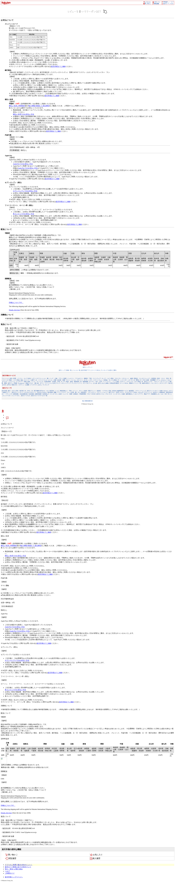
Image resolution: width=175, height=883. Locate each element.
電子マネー (112, 392)
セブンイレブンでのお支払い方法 (25, 191)
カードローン (92, 392)
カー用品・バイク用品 (13, 380)
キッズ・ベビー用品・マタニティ (111, 378)
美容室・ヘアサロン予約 (104, 391)
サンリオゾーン (87, 383)
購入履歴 (96, 858)
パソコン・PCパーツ (77, 380)
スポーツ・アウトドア (126, 381)
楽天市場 (4, 391)
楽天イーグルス (25, 395)
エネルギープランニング (145, 392)
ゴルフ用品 (137, 381)
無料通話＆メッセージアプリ (134, 394)
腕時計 (86, 378)
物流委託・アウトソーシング (137, 391)
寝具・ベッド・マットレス (35, 381)
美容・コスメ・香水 (163, 378)
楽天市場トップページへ (14, 877)
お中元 (9, 385)
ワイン (68, 380)
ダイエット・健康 (127, 378)
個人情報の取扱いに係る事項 (38, 106)
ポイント (157, 381)
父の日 (4, 385)
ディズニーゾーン (77, 383)
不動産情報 (82, 394)
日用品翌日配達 (114, 383)
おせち (40, 385)
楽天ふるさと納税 (103, 383)
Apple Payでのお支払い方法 (23, 164)
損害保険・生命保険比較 (20, 394)
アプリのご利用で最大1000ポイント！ (18, 865)
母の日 (170, 383)
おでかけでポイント (30, 392)
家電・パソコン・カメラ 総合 (22, 378)
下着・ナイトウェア (95, 378)
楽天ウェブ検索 (12, 383)
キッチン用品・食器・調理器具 (70, 381)
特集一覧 (68, 370)
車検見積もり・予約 (66, 391)
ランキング (104, 370)
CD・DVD (142, 380)
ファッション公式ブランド (53, 383)
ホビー (169, 380)
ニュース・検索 (67, 394)
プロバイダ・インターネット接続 (115, 394)
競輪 (55, 392)
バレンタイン (155, 383)
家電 (137, 380)
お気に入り (97, 855)
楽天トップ (62, 370)
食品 (22, 380)
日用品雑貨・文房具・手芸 (52, 381)
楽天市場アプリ (85, 370)
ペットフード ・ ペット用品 (111, 381)
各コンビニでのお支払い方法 (23, 214)
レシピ (57, 391)
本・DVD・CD (29, 391)
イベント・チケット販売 (80, 391)
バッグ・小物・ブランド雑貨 (57, 378)
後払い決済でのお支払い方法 (23, 114)
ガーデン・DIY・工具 (95, 381)
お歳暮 (27, 385)
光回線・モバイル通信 (110, 380)
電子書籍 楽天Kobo (39, 391)
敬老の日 (14, 385)
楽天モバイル (100, 394)
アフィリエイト (61, 392)
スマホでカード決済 (131, 392)
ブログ (89, 394)
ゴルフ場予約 (50, 391)
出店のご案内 (112, 370)
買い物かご (13, 855)
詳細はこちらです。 (16, 302)
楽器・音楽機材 (151, 380)
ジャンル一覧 (76, 370)
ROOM (94, 394)
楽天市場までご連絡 (58, 66)
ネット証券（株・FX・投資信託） (77, 392)
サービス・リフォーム (8, 381)
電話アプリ (147, 394)
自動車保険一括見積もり (42, 394)
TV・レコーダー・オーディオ (126, 380)
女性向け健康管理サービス (120, 391)
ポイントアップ (66, 383)
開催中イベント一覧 (135, 383)
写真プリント (92, 391)
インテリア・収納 (21, 381)
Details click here (14, 310)
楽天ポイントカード (18, 392)
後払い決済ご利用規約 (17, 106)
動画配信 (154, 394)
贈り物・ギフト (39, 383)
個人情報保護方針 (87, 401)
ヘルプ (7, 871)
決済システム (120, 392)
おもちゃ (164, 380)
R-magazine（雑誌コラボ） (26, 383)
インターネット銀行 (56, 394)
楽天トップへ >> (87, 367)
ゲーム (158, 380)
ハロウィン (21, 385)
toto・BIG (164, 394)
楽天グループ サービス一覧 (39, 395)
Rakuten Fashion (42, 392)
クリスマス (33, 385)
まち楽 (95, 383)
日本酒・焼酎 (61, 380)
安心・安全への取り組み (14, 869)
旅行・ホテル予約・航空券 (16, 391)
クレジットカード (102, 392)
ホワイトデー (164, 383)
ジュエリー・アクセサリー (75, 378)
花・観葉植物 (84, 381)
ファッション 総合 (7, 378)
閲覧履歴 (12, 858)
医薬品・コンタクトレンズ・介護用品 (145, 378)
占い (159, 394)
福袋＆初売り (146, 383)
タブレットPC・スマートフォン (93, 380)
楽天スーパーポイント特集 (155, 391)
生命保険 (31, 394)
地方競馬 (50, 392)
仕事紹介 (75, 394)
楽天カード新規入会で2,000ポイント (18, 867)
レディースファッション (39, 378)
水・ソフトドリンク (41, 380)
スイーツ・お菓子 (29, 380)
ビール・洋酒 (52, 380)
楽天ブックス (148, 381)
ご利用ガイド (10, 873)
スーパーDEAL (95, 370)
